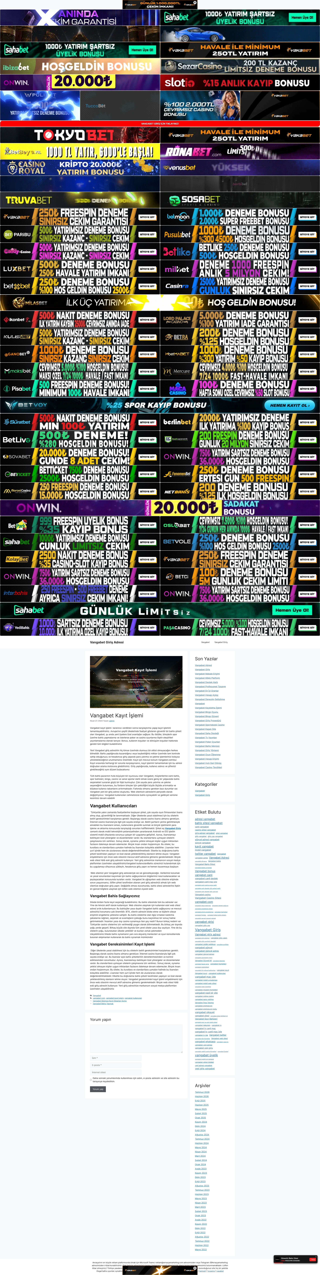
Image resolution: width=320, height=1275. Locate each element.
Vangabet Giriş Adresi (107, 642)
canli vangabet (202, 827)
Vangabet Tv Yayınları (206, 737)
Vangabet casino (203, 894)
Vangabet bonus (205, 871)
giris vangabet (200, 836)
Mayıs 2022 (201, 1249)
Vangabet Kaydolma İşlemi (208, 708)
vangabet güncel (203, 947)
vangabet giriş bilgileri (202, 938)
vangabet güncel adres (207, 951)
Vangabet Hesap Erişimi (207, 759)
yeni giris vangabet (205, 1068)
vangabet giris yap (202, 925)
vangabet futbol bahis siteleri (216, 915)
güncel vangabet (203, 843)
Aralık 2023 (200, 1168)
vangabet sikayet (204, 1012)
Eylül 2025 (200, 1100)
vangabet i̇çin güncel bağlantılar (205, 970)
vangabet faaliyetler (221, 912)
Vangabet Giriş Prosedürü (208, 720)
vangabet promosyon (203, 1006)
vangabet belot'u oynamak (203, 868)
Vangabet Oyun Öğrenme (207, 754)
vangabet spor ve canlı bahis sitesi (206, 1022)
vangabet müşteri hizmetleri (206, 990)
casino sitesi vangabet (205, 830)
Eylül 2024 (200, 1130)
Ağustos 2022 (202, 1237)
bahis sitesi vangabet (208, 823)
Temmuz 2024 (202, 1139)
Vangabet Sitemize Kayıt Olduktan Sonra (109, 1001)
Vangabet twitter (217, 1035)
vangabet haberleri (219, 961)
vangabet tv (217, 1025)
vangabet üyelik (206, 1055)
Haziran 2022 (201, 1245)
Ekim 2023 (200, 1177)
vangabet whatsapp (205, 1041)
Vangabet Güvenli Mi (203, 961)
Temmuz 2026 (202, 1092)
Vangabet (205, 642)
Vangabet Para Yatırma (204, 1003)
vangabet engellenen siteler (204, 909)
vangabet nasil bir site (206, 993)
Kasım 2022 (201, 1224)
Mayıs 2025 (201, 1109)
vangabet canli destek (206, 878)
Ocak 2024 (200, 1164)
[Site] (80, 216)
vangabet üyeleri (223, 1051)
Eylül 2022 (200, 1232)
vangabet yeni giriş (204, 1048)
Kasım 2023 (201, 1173)
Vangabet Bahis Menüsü (207, 746)
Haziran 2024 (202, 1143)
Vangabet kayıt (201, 973)
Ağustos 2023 (202, 1186)
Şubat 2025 (201, 1113)
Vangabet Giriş (221, 642)
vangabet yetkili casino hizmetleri (205, 1051)
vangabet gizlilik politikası (205, 944)
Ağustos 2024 (202, 1134)
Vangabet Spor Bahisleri (206, 1019)
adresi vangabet (205, 819)
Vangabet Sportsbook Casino (209, 725)
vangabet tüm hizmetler (202, 1038)
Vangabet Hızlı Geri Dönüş (208, 763)
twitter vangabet (205, 853)
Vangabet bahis (214, 861)
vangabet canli (203, 875)
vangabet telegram (202, 1025)
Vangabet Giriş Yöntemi (207, 750)
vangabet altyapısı (201, 861)
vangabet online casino (204, 996)
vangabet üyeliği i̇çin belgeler (204, 1059)
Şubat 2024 (201, 1160)
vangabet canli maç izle (206, 882)
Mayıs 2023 (201, 1198)
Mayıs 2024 (201, 1147)
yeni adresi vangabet (203, 1066)
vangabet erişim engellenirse (204, 912)
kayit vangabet (204, 846)
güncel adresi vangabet (207, 839)
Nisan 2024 (201, 1151)
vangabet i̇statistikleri (202, 967)
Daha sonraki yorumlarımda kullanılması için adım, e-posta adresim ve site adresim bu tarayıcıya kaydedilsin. (136, 1080)
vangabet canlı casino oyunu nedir (206, 885)
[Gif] (160, 302)
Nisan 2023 (201, 1203)
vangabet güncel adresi (204, 954)
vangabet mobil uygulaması (206, 980)
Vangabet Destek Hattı (206, 682)
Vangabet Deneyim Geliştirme (210, 699)
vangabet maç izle (205, 976)
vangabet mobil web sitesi (205, 983)
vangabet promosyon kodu (206, 1009)
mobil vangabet (203, 850)
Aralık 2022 (200, 1220)
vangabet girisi (204, 921)
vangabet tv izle (201, 1035)
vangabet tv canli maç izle (208, 1031)
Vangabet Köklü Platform (207, 678)
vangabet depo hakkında (203, 905)
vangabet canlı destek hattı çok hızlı (206, 891)
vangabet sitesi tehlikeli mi (219, 1016)
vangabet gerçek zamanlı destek (205, 918)
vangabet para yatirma (204, 999)
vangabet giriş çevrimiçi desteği (205, 941)
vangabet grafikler (222, 944)
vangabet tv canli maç (205, 1028)
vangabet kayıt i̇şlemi (115, 998)
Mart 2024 (200, 1156)
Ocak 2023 (200, 1215)
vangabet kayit (223, 970)
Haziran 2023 (202, 1194)
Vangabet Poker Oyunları (207, 742)
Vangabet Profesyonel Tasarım (210, 686)
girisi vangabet (222, 833)
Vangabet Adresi (203, 665)
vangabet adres (201, 858)
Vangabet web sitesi (219, 1038)
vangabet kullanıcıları (133, 998)
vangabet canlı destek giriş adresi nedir (207, 888)
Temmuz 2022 (202, 1241)
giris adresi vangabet (205, 833)
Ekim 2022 (200, 1228)
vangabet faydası (200, 915)
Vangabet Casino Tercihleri (208, 767)
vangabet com (99, 998)
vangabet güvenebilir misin (203, 958)
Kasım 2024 (201, 1122)
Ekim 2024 (200, 1126)
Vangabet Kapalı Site (205, 729)
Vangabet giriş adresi (207, 934)
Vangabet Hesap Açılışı (206, 695)
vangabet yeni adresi (203, 1045)
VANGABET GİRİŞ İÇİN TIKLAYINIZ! (160, 123)
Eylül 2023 (200, 1181)
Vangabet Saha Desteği (207, 733)
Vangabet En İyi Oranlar (207, 691)
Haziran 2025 (201, 1105)
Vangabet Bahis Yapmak (103, 1004)
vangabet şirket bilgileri (204, 1062)
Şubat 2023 (201, 1211)
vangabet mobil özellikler (203, 987)
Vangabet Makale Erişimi (207, 674)
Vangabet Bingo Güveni (207, 716)
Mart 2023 (200, 1207)
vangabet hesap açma (202, 964)
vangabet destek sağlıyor (220, 905)
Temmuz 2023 (202, 1190)
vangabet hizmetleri (218, 964)
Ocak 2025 (200, 1117)
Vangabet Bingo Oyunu (206, 712)
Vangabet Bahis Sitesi (205, 864)
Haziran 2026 (202, 1096)
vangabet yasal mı (222, 1042)
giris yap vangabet (215, 836)
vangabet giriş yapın (219, 938)
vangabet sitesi (202, 1016)
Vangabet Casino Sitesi (208, 897)
